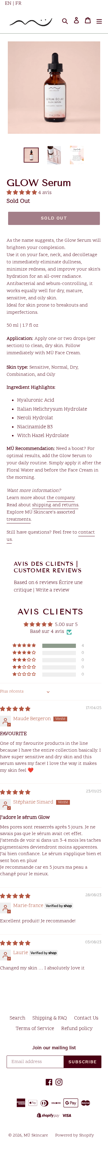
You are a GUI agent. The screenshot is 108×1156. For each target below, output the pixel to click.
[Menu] (99, 20)
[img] (15, 709)
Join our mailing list (54, 1047)
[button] (22, 192)
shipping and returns (55, 505)
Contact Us (86, 1018)
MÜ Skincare (36, 1135)
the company (60, 498)
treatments (19, 519)
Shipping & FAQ (49, 1018)
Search (17, 1018)
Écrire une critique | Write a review (48, 586)
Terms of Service (35, 1028)
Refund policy (77, 1028)
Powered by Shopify (74, 1135)
